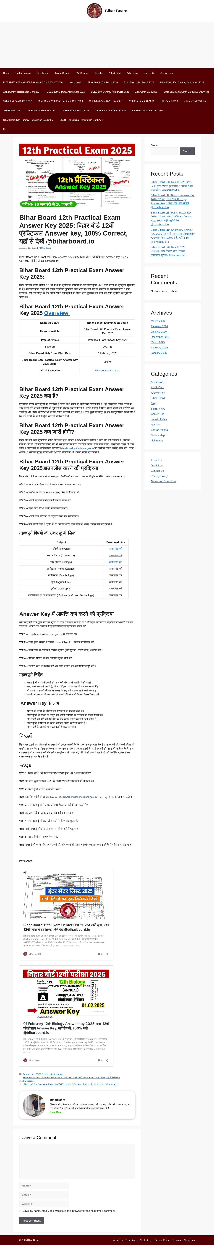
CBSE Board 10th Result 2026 (110, 110)
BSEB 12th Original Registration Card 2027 (81, 120)
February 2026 (159, 326)
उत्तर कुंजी (62, 440)
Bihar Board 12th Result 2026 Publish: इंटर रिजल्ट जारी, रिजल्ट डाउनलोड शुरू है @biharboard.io (168, 251)
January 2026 (159, 331)
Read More (55, 1112)
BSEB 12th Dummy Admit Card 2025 (66, 91)
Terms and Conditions (163, 481)
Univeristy (149, 73)
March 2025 (158, 342)
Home (6, 73)
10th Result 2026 (11, 110)
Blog (153, 403)
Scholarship (43, 73)
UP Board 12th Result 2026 (75, 110)
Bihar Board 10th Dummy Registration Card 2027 (28, 120)
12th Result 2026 (169, 101)
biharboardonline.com (107, 370)
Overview (57, 313)
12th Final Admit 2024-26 (141, 101)
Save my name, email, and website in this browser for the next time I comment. (69, 1210)
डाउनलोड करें (115, 548)
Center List (157, 414)
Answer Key (166, 73)
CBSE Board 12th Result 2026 (147, 110)
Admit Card (114, 73)
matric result (75, 82)
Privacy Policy (159, 476)
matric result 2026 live (195, 101)
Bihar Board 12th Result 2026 (139, 82)
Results (99, 73)
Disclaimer (157, 465)
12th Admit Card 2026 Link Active (106, 101)
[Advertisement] (107, 45)
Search (155, 145)
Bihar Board (116, 11)
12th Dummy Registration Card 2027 (22, 91)
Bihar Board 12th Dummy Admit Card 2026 (182, 82)
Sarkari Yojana (23, 73)
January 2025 (159, 352)
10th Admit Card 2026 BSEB (17, 101)
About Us (156, 460)
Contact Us (157, 470)
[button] (4, 129)
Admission (132, 73)
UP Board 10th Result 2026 (41, 110)
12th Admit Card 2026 (146, 91)
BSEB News (82, 73)
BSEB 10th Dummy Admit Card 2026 (110, 91)
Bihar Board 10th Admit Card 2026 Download (186, 91)
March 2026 (158, 321)
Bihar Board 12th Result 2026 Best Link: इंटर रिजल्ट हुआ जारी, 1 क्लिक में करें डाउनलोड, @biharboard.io (172, 186)
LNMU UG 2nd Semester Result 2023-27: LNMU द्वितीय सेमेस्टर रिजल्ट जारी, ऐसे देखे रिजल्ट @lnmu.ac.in (70, 1084)
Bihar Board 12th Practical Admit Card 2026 (60, 101)
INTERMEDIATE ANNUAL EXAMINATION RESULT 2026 (33, 82)
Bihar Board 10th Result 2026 (103, 82)
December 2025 (160, 336)
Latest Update (62, 73)
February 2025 (159, 347)
